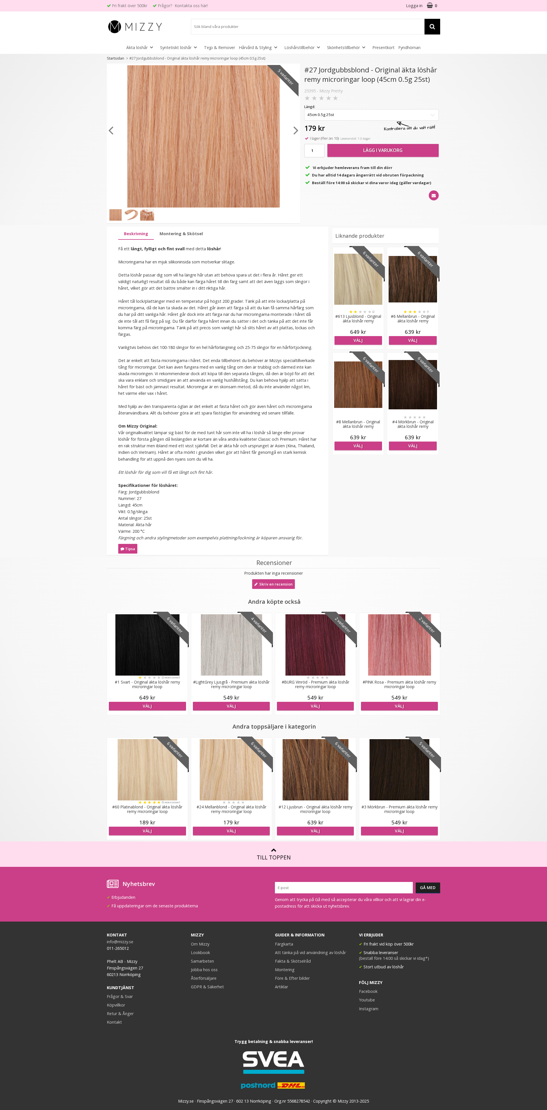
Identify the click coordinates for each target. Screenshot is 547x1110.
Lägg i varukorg (383, 150)
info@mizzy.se (120, 941)
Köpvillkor (116, 1005)
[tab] (136, 234)
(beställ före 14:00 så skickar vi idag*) (394, 958)
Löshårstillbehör (299, 47)
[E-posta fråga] (434, 195)
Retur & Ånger (120, 1013)
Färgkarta (284, 944)
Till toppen (274, 857)
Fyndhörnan (409, 47)
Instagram (368, 1008)
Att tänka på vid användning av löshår (310, 952)
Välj (358, 340)
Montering (285, 969)
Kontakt (114, 1022)
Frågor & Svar (120, 996)
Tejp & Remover (219, 47)
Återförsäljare (204, 978)
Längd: (309, 106)
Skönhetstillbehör (343, 47)
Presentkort (383, 47)
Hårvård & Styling (255, 47)
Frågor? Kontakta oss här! (183, 5)
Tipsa (129, 548)
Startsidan (115, 58)
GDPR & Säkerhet (207, 986)
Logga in (414, 5)
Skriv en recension (275, 584)
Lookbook (200, 952)
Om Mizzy (200, 944)
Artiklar (281, 986)
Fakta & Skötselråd (293, 961)
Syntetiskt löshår (175, 47)
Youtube (367, 1000)
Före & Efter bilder (292, 978)
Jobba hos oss (204, 969)
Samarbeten (202, 961)
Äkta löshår (137, 47)
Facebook (368, 991)
